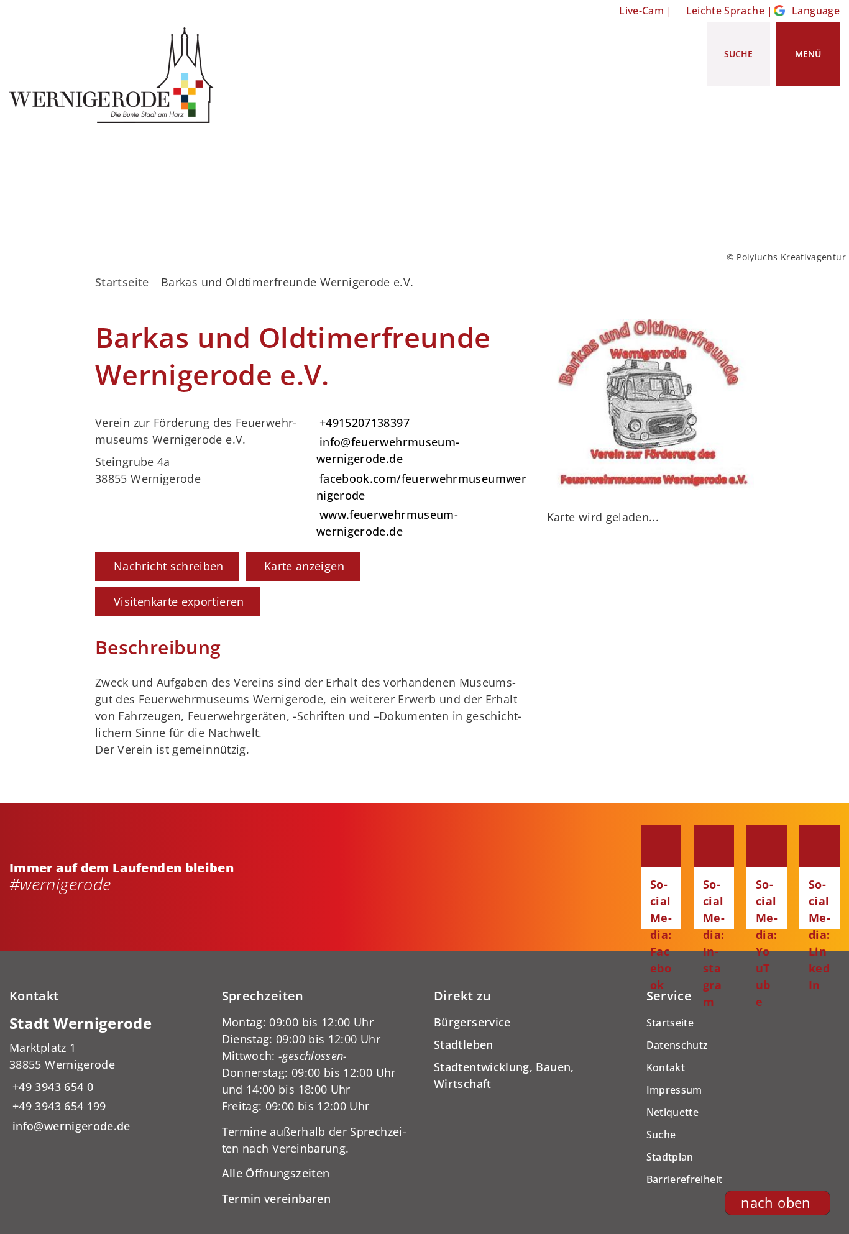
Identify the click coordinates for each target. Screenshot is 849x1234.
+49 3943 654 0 (51, 1086)
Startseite (122, 282)
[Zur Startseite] (116, 75)
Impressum (674, 1090)
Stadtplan (670, 1157)
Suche (661, 1134)
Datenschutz (677, 1045)
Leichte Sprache (725, 10)
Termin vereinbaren (276, 1198)
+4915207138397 (363, 422)
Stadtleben (463, 1044)
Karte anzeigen (304, 566)
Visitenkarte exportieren (179, 601)
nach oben (775, 1203)
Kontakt (666, 1067)
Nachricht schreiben (169, 566)
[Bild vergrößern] (650, 404)
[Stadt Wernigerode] (106, 1074)
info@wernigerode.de (70, 1125)
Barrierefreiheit (684, 1179)
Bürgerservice (472, 1022)
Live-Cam (641, 10)
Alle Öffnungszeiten (276, 1173)
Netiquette (672, 1112)
